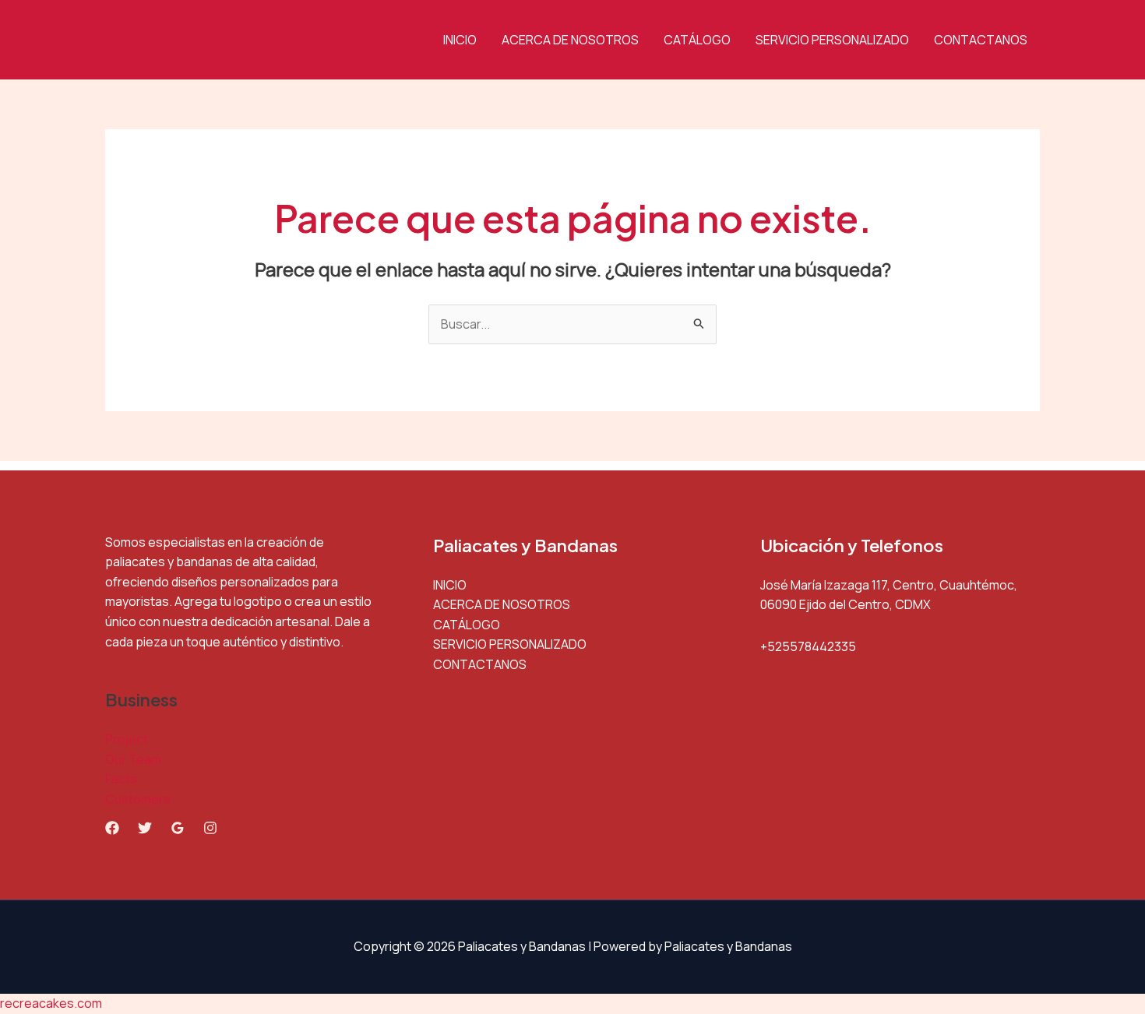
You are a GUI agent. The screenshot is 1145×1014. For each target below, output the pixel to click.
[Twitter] (145, 828)
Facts (121, 778)
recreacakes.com (51, 1003)
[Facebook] (112, 828)
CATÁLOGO (697, 39)
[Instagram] (210, 828)
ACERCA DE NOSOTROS (570, 39)
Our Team (133, 759)
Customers (138, 799)
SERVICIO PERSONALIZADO (832, 39)
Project (126, 739)
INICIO (460, 39)
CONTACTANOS (980, 39)
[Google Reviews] (178, 828)
